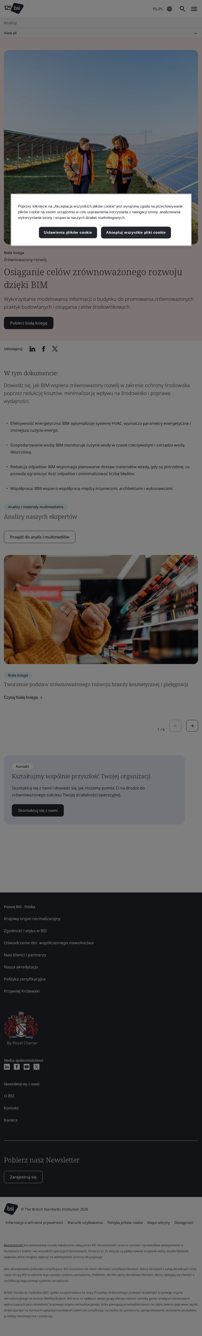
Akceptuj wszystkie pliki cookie (136, 232)
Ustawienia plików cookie (68, 232)
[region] (101, 220)
